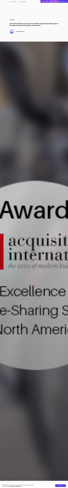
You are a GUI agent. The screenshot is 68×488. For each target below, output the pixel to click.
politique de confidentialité (15, 486)
